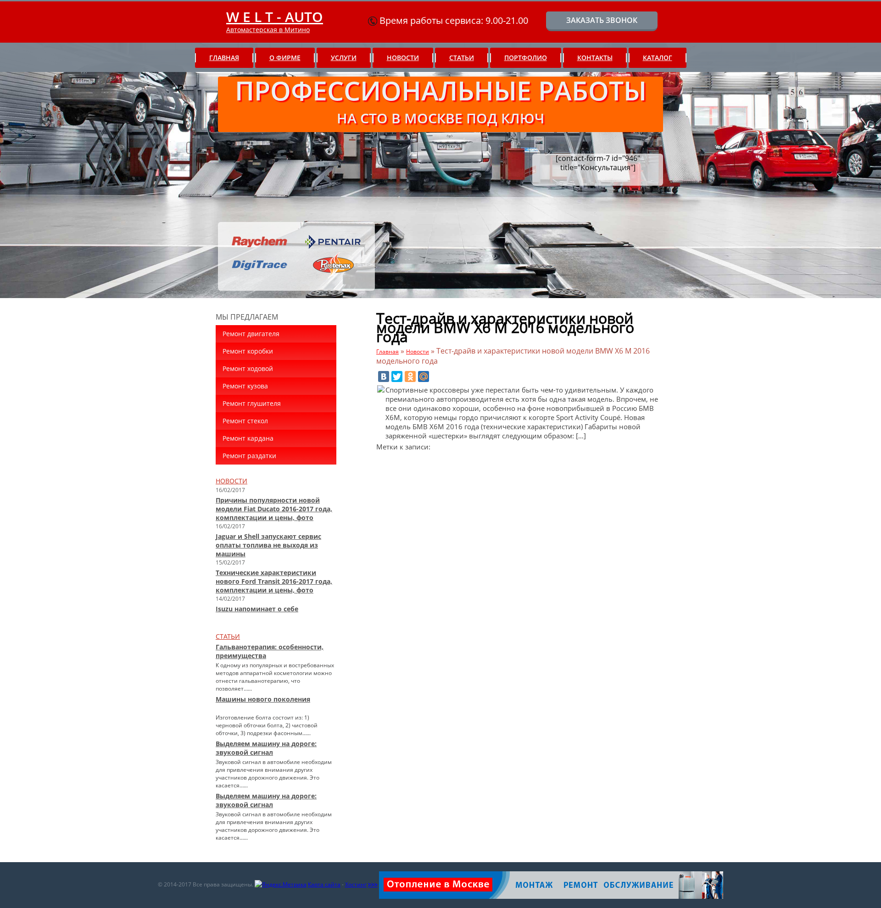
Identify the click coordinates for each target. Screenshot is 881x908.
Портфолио (525, 57)
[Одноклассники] (410, 376)
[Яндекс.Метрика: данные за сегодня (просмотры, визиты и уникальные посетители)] (281, 884)
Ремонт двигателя (251, 333)
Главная (224, 57)
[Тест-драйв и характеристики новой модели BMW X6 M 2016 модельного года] (381, 389)
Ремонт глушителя (252, 403)
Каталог (657, 57)
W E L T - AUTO (274, 16)
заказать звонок (601, 20)
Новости (403, 57)
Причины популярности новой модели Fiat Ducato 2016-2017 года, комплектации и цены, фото (274, 509)
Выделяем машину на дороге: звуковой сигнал (266, 748)
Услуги (344, 57)
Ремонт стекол (245, 420)
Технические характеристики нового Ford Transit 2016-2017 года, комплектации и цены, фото (274, 581)
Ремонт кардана (248, 438)
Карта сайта (324, 884)
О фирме (285, 57)
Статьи (461, 57)
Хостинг (356, 884)
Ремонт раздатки (249, 455)
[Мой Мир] (423, 376)
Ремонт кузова (245, 386)
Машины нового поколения (263, 699)
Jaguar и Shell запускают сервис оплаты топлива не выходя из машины (268, 545)
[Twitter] (396, 376)
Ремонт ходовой (248, 368)
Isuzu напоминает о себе (257, 608)
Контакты (595, 57)
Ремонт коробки (248, 351)
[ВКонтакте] (383, 376)
